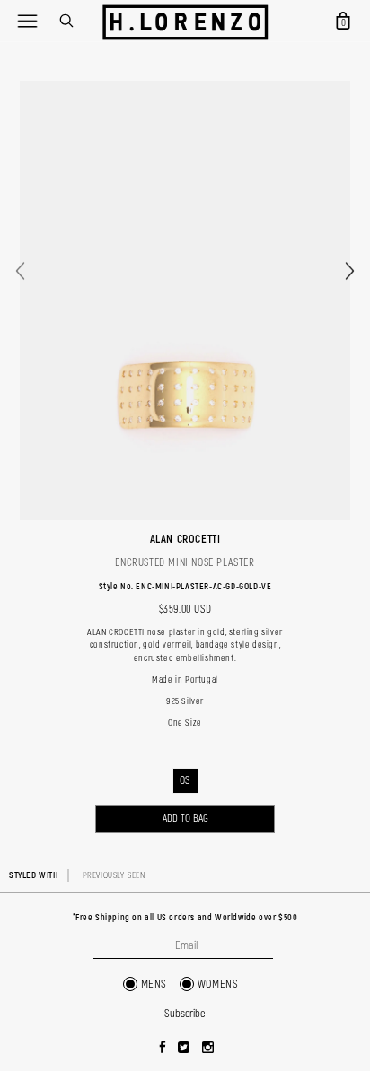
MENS (154, 984)
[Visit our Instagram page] (208, 1049)
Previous (20, 270)
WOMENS (218, 984)
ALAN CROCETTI (185, 539)
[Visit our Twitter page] (184, 1049)
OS (185, 781)
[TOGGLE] (27, 20)
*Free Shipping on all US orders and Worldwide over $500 (185, 917)
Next (350, 270)
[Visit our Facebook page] (163, 1049)
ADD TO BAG (185, 818)
